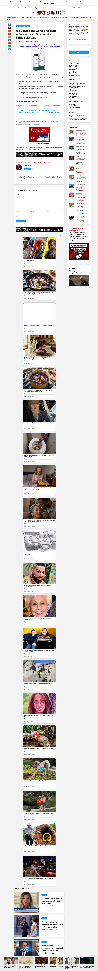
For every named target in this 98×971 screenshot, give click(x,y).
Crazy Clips (86, 1)
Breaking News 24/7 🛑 (74, 63)
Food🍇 (76, 33)
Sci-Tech (46, 3)
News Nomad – (77, 83)
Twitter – (78, 30)
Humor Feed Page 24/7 (74, 84)
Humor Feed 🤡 (72, 32)
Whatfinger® (19, 1)
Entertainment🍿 (81, 27)
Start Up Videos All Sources (75, 94)
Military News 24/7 (73, 68)
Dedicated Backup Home (74, 107)
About (52, 3)
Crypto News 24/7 (73, 89)
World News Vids (73, 72)
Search (78, 52)
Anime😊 (72, 33)
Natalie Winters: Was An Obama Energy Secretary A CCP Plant (52, 900)
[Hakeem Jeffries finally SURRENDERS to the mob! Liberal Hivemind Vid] (71, 177)
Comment (18, 194)
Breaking (27, 1)
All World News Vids (73, 73)
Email (32, 211)
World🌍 (81, 29)
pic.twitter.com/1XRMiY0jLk (41, 94)
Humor (73, 1)
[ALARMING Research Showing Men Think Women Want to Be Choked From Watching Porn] (71, 158)
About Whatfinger (73, 103)
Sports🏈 (76, 29)
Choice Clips (71, 71)
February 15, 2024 (45, 97)
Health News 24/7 (73, 90)
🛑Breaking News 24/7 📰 (74, 25)
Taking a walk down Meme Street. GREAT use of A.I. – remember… (52, 924)
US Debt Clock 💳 (83, 33)
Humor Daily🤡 (79, 32)
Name (17, 211)
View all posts (27, 169)
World (92, 1)
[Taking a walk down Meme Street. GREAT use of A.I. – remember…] (26, 925)
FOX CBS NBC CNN (73, 66)
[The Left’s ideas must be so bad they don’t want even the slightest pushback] (71, 185)
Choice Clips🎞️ (72, 26)
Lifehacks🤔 (84, 30)
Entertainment (53, 1)
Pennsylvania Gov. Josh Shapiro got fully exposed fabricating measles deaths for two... (52, 949)
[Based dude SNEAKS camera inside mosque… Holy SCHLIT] (71, 168)
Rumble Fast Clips (36, 1)
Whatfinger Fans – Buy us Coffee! (76, 115)
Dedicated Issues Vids (74, 96)
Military (61, 1)
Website (48, 211)
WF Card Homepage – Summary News (77, 97)
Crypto (71, 29)
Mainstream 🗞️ (72, 30)
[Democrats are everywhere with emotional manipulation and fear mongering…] (71, 194)
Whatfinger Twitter (73, 105)
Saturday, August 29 (9, 1)
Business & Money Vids (74, 75)
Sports (67, 1)
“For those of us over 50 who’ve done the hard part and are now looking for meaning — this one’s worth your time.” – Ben (78, 118)
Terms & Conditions (73, 104)
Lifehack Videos (72, 78)
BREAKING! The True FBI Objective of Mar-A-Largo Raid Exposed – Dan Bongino (39, 110)
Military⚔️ (74, 27)
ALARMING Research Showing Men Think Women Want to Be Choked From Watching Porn (80, 159)
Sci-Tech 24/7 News (73, 87)
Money (79, 1)
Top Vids (44, 894)
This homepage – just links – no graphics (78, 86)
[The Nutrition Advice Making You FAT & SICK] (71, 217)
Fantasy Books (72, 79)
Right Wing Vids (72, 112)
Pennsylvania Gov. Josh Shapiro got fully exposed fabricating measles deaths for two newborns (81, 149)
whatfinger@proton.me (76, 101)
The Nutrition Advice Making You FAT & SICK (80, 218)
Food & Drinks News (73, 93)
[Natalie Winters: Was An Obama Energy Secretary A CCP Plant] (26, 902)
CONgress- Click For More (23, 26)
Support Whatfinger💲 (74, 35)
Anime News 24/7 (73, 92)
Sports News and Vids (74, 76)
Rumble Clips (83, 25)
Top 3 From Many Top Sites (75, 113)
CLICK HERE (21, 17)
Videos (45, 1)
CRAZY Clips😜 (79, 26)
